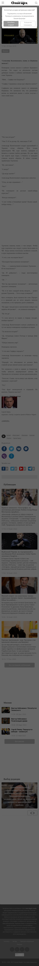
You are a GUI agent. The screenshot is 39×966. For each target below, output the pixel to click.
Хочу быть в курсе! (11, 24)
